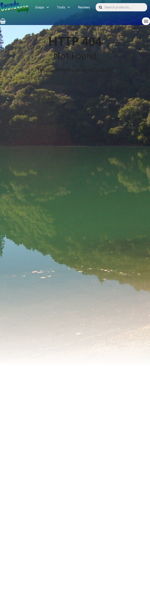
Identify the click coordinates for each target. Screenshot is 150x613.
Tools (61, 7)
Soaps (39, 7)
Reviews (84, 7)
